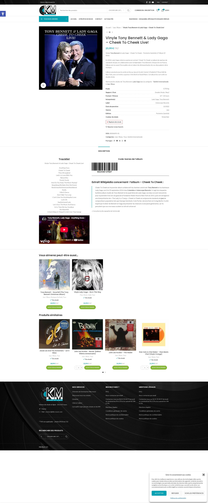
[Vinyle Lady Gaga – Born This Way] (87, 274)
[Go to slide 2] (105, 372)
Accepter (159, 493)
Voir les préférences (194, 493)
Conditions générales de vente (116, 411)
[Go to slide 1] (103, 372)
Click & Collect (77, 403)
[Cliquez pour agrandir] (43, 85)
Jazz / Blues (117, 27)
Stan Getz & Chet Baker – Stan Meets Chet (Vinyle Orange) (153, 353)
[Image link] (51, 394)
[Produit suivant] (112, 32)
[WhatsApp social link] (122, 140)
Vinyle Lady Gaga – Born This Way (87, 292)
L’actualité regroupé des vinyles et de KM (86, 407)
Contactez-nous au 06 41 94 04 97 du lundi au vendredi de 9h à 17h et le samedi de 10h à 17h (120, 401)
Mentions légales (111, 407)
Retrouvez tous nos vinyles (81, 395)
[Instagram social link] (149, 2)
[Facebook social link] (147, 2)
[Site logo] (47, 10)
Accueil (108, 27)
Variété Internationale (160, 82)
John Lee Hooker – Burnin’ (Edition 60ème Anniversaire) (87, 352)
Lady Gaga (136, 82)
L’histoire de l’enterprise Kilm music (84, 392)
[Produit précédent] (107, 32)
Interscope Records (144, 190)
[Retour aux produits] (109, 32)
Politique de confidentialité (178, 498)
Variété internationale (135, 137)
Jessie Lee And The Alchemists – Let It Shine (54, 352)
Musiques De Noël (56, 297)
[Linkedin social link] (119, 140)
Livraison (75, 399)
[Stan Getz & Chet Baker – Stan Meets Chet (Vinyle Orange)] (153, 334)
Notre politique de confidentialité (117, 415)
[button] (3, 14)
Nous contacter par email (114, 395)
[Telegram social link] (125, 140)
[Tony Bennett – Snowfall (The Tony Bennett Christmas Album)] (54, 274)
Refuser (175, 493)
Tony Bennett (115, 53)
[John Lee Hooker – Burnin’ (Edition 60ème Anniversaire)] (87, 334)
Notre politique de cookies (115, 418)
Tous (125, 137)
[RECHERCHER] (128, 10)
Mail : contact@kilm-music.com (52, 412)
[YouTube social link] (152, 2)
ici (119, 211)
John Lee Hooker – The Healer (120, 352)
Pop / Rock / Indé (85, 295)
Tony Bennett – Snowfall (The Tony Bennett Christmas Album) (54, 293)
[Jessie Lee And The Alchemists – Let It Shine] (54, 334)
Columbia (130, 190)
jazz (162, 198)
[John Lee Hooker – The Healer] (120, 335)
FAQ (107, 392)
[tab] (104, 150)
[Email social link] (117, 140)
